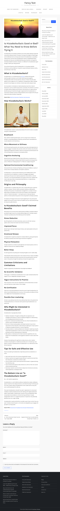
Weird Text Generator (26, 484)
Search (43, 19)
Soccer (51, 9)
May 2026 (44, 91)
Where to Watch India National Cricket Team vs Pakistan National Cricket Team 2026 (48, 48)
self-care (23, 76)
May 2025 (44, 116)
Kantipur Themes (36, 509)
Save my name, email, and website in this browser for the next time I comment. (21, 464)
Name (4, 447)
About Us (43, 492)
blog (40, 12)
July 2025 (44, 111)
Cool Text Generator (46, 77)
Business (38, 9)
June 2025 (44, 113)
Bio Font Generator (46, 82)
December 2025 (45, 98)
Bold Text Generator (46, 74)
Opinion (27, 12)
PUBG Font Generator (26, 492)
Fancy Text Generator (13, 9)
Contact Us (43, 489)
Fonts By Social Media (27, 9)
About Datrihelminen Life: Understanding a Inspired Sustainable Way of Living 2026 (48, 42)
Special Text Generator (46, 79)
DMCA (42, 487)
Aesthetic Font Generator (27, 487)
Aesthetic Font (45, 67)
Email (4, 453)
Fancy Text (30, 2)
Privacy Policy (44, 482)
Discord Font (13, 407)
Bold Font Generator (14, 97)
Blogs (42, 479)
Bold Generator (30, 407)
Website (4, 458)
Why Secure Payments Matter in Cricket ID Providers (49, 31)
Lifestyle (20, 12)
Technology (34, 12)
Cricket (45, 9)
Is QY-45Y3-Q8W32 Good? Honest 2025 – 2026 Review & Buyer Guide (48, 36)
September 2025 (45, 106)
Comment (5, 430)
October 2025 (45, 103)
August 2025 (44, 108)
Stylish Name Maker (46, 72)
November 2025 (45, 101)
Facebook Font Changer (21, 407)
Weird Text (44, 69)
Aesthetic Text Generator (25, 97)
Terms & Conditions (45, 484)
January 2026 (45, 96)
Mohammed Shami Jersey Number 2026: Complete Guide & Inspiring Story (48, 54)
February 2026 (45, 93)
